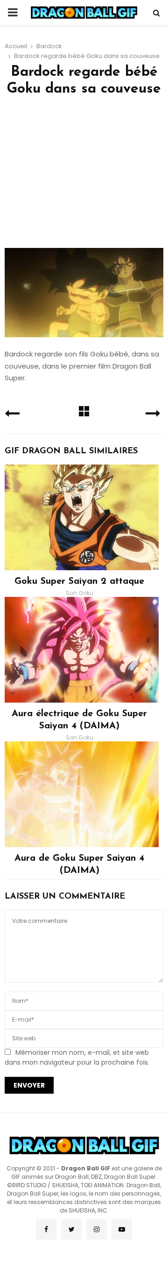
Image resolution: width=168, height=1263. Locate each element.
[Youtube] (122, 1229)
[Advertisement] (84, 175)
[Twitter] (71, 1229)
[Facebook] (46, 1229)
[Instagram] (96, 1229)
